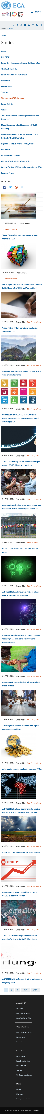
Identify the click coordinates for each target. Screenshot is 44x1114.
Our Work (19, 1009)
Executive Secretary (23, 1013)
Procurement (20, 1037)
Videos (4, 110)
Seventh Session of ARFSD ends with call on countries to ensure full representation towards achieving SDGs (20, 418)
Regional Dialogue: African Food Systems (17, 144)
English (3, 28)
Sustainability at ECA (23, 1018)
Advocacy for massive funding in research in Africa (22, 769)
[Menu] (31, 12)
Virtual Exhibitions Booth (11, 155)
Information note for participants (14, 75)
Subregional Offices (23, 1099)
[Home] (13, 5)
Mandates (19, 1094)
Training (19, 1070)
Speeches (4, 92)
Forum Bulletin (7, 104)
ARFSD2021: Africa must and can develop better (21, 852)
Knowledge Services (23, 1061)
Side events (5, 149)
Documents (5, 80)
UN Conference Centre (24, 1075)
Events (18, 1089)
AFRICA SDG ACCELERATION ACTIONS (17, 161)
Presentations (6, 86)
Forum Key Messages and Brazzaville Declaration (20, 63)
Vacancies (19, 1042)
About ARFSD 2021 (9, 69)
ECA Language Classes (24, 1032)
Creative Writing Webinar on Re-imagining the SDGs (21, 167)
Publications (20, 1056)
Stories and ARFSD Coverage (12, 98)
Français (10, 28)
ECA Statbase (21, 1066)
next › (25, 990)
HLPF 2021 (5, 57)
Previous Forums (7, 173)
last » (35, 990)
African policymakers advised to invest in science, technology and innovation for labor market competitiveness (21, 638)
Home (3, 35)
